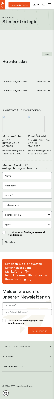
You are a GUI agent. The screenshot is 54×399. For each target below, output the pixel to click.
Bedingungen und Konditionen (26, 233)
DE (34, 4)
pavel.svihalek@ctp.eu (39, 150)
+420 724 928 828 (37, 153)
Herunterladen (43, 81)
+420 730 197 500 (11, 153)
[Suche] (43, 5)
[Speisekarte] (49, 5)
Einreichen (10, 242)
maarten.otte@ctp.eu (13, 150)
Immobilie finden (19, 4)
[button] (6, 393)
